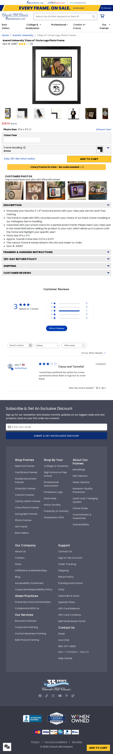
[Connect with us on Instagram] (53, 695)
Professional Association (51, 484)
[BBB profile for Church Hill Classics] (32, 718)
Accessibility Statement (29, 583)
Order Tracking (67, 564)
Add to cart (89, 159)
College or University (56, 466)
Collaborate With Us (27, 608)
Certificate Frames (26, 472)
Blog (17, 577)
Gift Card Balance (69, 608)
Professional (58, 24)
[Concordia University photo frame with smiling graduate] (77, 190)
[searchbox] (17, 345)
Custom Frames (24, 495)
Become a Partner (25, 621)
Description (12, 205)
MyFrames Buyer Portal (71, 621)
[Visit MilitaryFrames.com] (56, 2)
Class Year (10, 135)
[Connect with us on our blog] (73, 695)
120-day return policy (20, 259)
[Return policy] (56, 718)
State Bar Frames (25, 488)
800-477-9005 (67, 646)
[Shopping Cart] (102, 16)
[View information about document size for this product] (30, 129)
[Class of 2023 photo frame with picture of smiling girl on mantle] (56, 190)
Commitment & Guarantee (82, 516)
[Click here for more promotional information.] (83, 167)
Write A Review (56, 328)
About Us (20, 551)
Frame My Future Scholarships (33, 602)
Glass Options (81, 482)
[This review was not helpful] (103, 388)
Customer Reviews (17, 273)
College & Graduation (32, 26)
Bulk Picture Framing (27, 640)
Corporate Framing (26, 627)
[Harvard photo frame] (35, 190)
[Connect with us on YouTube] (60, 695)
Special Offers (66, 602)
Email (61, 633)
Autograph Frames (26, 514)
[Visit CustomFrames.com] (78, 2)
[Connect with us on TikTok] (46, 695)
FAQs (61, 589)
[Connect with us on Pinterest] (66, 695)
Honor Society (52, 504)
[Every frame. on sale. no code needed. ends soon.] (56, 8)
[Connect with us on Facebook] (40, 695)
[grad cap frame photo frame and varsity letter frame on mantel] (98, 190)
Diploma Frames (24, 466)
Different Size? (103, 129)
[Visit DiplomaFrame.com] (35, 2)
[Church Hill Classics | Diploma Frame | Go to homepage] (15, 16)
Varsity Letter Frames (27, 501)
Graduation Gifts (54, 517)
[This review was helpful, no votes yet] (97, 388)
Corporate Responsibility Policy (33, 589)
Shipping (10, 266)
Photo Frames (23, 520)
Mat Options (80, 476)
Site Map (77, 742)
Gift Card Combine (69, 615)
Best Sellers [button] (6, 26)
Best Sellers (22, 533)
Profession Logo (53, 492)
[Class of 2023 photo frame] (14, 190)
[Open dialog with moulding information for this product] (24, 147)
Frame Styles (80, 508)
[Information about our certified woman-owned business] (80, 718)
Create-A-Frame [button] (79, 26)
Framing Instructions (70, 583)
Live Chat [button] (63, 640)
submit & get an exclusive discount (56, 435)
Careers (20, 557)
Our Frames (104, 26)
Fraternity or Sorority (56, 511)
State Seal (50, 498)
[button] (22, 113)
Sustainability (81, 524)
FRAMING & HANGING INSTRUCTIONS (28, 252)
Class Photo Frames (27, 507)
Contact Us (65, 551)
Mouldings (79, 469)
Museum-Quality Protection (83, 490)
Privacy (35, 742)
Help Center (65, 658)
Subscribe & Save (68, 596)
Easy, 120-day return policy (19, 158)
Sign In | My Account (70, 557)
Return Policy (66, 577)
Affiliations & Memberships (31, 570)
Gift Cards (21, 526)
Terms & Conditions (55, 742)
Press (18, 564)
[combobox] (47, 345)
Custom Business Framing (30, 633)
